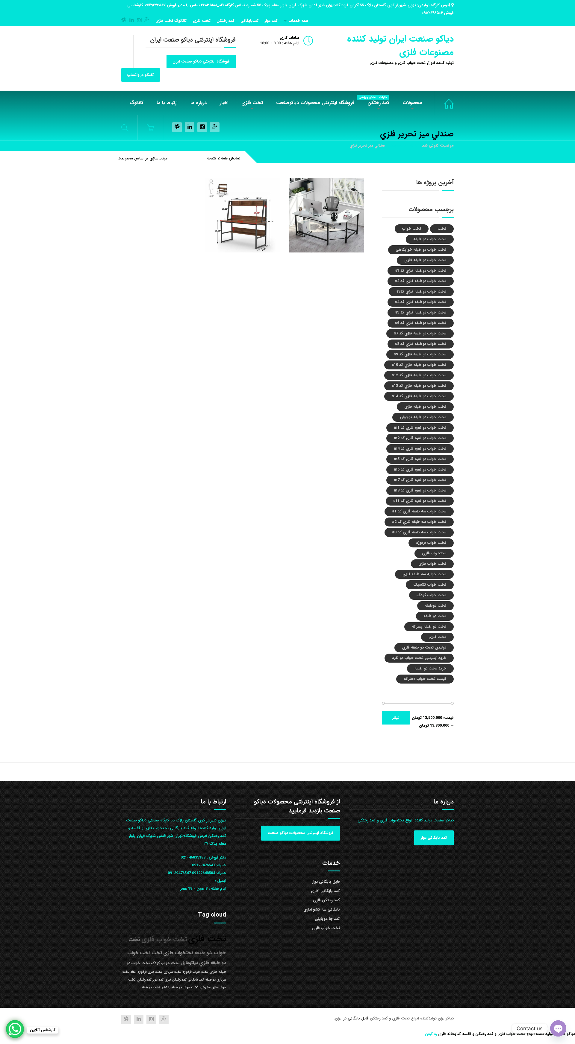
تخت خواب (411, 229)
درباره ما (198, 102)
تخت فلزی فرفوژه (150, 972)
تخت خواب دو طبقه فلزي (425, 260)
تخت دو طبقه (434, 616)
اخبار (224, 102)
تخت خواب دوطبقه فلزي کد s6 (420, 323)
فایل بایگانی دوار (326, 882)
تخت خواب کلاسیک (429, 585)
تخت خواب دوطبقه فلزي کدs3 (421, 291)
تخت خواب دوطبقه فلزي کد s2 (420, 281)
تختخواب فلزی (434, 553)
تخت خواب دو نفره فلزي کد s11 (419, 501)
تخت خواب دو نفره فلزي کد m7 (420, 480)
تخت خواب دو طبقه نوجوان (423, 417)
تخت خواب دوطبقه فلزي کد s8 (420, 344)
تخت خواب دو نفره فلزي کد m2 (420, 438)
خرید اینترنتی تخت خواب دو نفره (419, 658)
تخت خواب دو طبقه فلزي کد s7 (420, 333)
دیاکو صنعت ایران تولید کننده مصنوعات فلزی (400, 45)
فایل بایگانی (359, 1018)
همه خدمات (298, 21)
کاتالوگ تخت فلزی (171, 21)
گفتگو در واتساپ (140, 75)
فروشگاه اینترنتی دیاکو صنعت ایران (201, 61)
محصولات (412, 102)
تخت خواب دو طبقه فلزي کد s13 (419, 386)
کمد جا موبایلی (327, 919)
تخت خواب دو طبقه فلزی (425, 407)
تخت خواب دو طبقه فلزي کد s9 (420, 354)
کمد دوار (271, 21)
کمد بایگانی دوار (434, 838)
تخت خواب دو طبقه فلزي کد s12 (419, 375)
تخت (442, 229)
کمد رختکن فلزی (326, 900)
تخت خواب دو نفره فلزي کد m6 (420, 469)
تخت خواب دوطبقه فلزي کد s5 (420, 312)
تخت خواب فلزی (444, 103)
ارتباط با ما (167, 102)
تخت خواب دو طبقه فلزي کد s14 (419, 396)
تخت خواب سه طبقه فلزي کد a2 (419, 522)
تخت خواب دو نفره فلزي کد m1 (420, 427)
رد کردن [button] (431, 1034)
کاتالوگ (136, 102)
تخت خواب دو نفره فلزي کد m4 (420, 448)
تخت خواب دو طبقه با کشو (180, 987)
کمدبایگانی (249, 21)
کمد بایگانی (196, 979)
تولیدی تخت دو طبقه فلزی (424, 647)
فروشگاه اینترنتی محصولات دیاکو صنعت (300, 833)
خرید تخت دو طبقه (430, 668)
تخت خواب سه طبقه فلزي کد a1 (419, 511)
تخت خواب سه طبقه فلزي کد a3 (419, 532)
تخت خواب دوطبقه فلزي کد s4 (420, 302)
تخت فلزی (202, 21)
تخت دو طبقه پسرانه (429, 626)
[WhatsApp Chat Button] (15, 1029)
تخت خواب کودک (431, 595)
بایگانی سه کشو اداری (321, 909)
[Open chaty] (558, 1028)
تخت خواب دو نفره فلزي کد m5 (420, 459)
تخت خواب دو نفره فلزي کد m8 (420, 490)
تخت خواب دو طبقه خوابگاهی (421, 249)
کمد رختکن (225, 21)
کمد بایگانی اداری (325, 891)
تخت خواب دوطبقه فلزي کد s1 (420, 270)
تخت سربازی (172, 972)
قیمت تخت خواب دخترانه (425, 679)
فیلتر (396, 718)
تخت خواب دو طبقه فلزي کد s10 (419, 365)
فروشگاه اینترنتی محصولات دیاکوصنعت (315, 102)
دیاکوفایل (189, 963)
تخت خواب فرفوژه (431, 543)
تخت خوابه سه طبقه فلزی (424, 574)
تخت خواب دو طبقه (429, 239)
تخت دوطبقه (435, 605)
